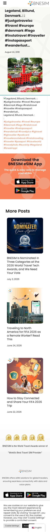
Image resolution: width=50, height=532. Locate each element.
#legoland (36, 144)
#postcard (23, 134)
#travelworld (34, 141)
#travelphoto (11, 144)
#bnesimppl (10, 148)
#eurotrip (24, 144)
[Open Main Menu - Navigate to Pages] (5, 3)
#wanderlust (11, 131)
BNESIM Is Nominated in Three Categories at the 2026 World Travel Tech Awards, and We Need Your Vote (23, 265)
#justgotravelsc (12, 121)
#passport (20, 141)
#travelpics (24, 131)
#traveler (9, 141)
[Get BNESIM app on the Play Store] (25, 190)
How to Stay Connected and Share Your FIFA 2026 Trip (24, 402)
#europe (35, 121)
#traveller (9, 128)
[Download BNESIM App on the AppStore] (13, 495)
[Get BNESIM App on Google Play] (36, 495)
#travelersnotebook (15, 138)
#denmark (9, 125)
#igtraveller (10, 134)
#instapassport (23, 128)
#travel (26, 121)
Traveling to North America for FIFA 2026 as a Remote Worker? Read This (24, 333)
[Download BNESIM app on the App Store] (25, 181)
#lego (19, 125)
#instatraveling (34, 138)
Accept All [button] (28, 525)
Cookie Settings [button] (12, 525)
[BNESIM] (25, 471)
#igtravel (37, 131)
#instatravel (30, 125)
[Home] (38, 3)
